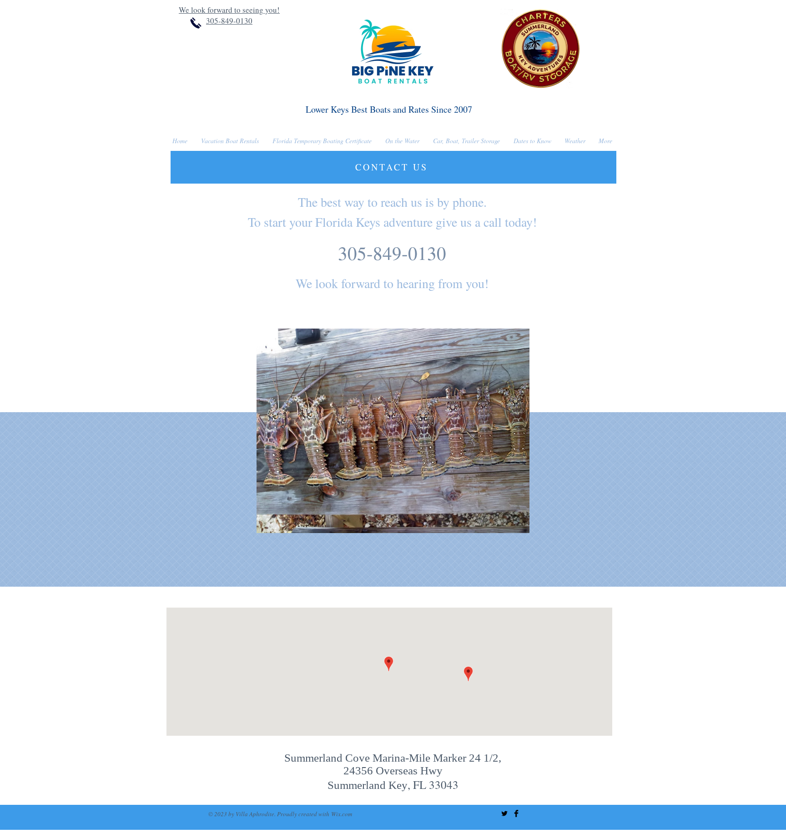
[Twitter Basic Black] (504, 813)
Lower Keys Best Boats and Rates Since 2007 (389, 109)
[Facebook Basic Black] (516, 813)
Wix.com (341, 814)
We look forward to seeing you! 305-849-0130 (229, 15)
